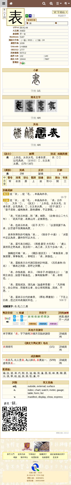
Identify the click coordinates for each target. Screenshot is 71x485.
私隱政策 (35, 457)
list (41, 393)
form (36, 393)
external (41, 386)
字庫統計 (32, 454)
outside (32, 386)
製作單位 (24, 457)
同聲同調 (53, 324)
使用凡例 (21, 454)
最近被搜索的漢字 (57, 454)
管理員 (35, 462)
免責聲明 (45, 457)
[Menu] (3, 3)
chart (37, 390)
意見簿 (55, 457)
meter (52, 390)
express (58, 396)
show (50, 396)
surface (51, 386)
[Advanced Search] (51, 3)
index (31, 390)
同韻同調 (43, 324)
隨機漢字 (43, 454)
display (42, 396)
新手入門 (10, 454)
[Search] (44, 3)
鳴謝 (15, 457)
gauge (60, 390)
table (30, 393)
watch (45, 390)
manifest (32, 396)
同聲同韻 (32, 324)
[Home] (11, 3)
